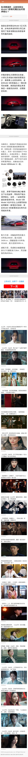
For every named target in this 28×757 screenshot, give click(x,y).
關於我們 (3, 754)
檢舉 (11, 16)
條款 (12, 754)
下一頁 (14, 286)
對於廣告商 (20, 754)
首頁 (3, 1)
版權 (17, 754)
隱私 (14, 754)
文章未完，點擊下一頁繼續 (14, 281)
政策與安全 (7, 754)
